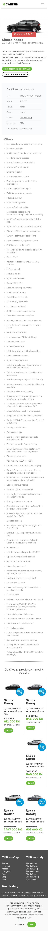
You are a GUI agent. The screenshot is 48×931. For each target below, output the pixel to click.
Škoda (23, 118)
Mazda (5, 869)
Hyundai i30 (31, 879)
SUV (22, 123)
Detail (8, 730)
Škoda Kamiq (32, 866)
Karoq (29, 118)
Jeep (4, 877)
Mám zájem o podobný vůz (17, 69)
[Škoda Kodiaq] (13, 797)
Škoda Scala (31, 874)
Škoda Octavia (32, 871)
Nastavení (19, 924)
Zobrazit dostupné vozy (15, 74)
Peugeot (6, 871)
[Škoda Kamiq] (35, 797)
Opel (4, 879)
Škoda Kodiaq (32, 877)
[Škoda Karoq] (13, 686)
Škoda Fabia (31, 863)
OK (31, 924)
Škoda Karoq (32, 869)
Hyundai (6, 866)
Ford (4, 874)
